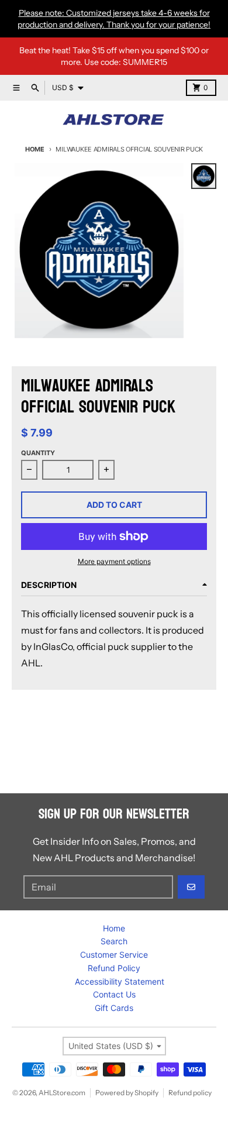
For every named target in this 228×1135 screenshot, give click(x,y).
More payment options (114, 561)
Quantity (38, 453)
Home (34, 149)
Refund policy (190, 1092)
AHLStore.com (62, 1092)
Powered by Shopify (126, 1092)
